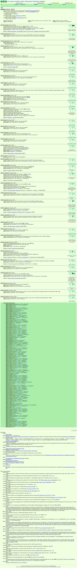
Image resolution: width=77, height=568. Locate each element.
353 (22, 525)
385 (60, 533)
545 (36, 534)
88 (33, 166)
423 (28, 148)
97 (15, 523)
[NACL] (10, 12)
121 (59, 559)
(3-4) (21, 114)
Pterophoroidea (28, 1)
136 (32, 201)
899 (27, 223)
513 (27, 534)
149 (27, 175)
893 (43, 28)
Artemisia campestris (12, 31)
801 (36, 560)
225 (18, 524)
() (50, 4)
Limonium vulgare (11, 66)
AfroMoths (37, 20)
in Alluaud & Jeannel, (29, 216)
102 (37, 544)
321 (73, 524)
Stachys (16, 153)
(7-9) (24, 174)
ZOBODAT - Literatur (19, 462)
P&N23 (33, 20)
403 (48, 530)
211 (49, 546)
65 (70, 522)
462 (29, 96)
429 (26, 10)
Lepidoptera (17, 1)
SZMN (20, 363)
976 (66, 530)
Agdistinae (42, 1)
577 (45, 534)
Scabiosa (10, 257)
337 (12, 525)
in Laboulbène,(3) (33, 28)
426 (30, 160)
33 (55, 522)
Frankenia (10, 117)
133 (40, 530)
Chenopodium (20, 31)
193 (69, 523)
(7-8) (21, 244)
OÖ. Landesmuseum (10, 462)
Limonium (15, 117)
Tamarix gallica (11, 278)
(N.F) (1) (23, 209)
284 (70, 559)
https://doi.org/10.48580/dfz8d (12, 441)
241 (27, 524)
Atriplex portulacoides (12, 212)
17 (47, 522)
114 (27, 147)
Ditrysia (22, 1)
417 (70, 533)
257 (36, 524)
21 (40, 548)
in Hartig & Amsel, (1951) (25, 186)
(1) (25, 35)
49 (62, 522)
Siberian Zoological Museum (12, 460)
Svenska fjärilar (9, 458)
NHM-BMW (9, 20)
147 (14, 509)
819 (57, 499)
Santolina (36, 31)
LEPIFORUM (27, 29)
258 (30, 174)
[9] (22, 26)
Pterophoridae (36, 1)
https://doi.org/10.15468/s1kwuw (68, 436)
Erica (29, 31)
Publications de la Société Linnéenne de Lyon (55, 455)
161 (51, 523)
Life (8, 1)
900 (29, 109)
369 (58, 505)
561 (18, 560)
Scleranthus (25, 257)
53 (54, 552)
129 (32, 523)
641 (23, 560)
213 (64, 559)
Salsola (14, 248)
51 (66, 508)
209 (9, 524)
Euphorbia (19, 212)
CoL (40, 20)
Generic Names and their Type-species (29, 450)
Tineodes (16, 4)
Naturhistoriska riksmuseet (18, 458)
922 (33, 243)
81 (7, 523)
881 (42, 560)
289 (55, 524)
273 (45, 524)
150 (27, 253)
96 (44, 539)
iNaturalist (45, 20)
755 (34, 557)
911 (31, 555)
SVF (33, 29)
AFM (39, 217)
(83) (23, 111)
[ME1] (11, 29)
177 (60, 523)
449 (9, 534)
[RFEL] (14, 12)
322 (22, 146)
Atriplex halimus (11, 153)
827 (41, 557)
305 (64, 524)
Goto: (2, 7)
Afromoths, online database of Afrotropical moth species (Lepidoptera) (20, 436)
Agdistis (35, 4)
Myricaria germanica (18, 278)
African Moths (9, 434)
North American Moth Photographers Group (15, 448)
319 (24, 562)
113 (24, 523)
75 (9, 502)
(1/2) (28, 166)
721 (30, 560)
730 (57, 530)
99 (74, 508)
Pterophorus (23, 4)
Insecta (12, 1)
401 (6, 560)
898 (30, 184)
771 (28, 27)
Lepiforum (8, 446)
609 (55, 534)
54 (27, 260)
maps (74, 30)
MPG (18, 42)
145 (41, 523)
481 (18, 534)
